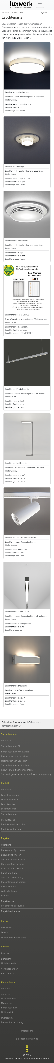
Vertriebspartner (9, 968)
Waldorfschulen (9, 891)
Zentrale (5, 953)
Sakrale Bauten (8, 886)
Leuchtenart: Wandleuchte (16, 685)
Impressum (7, 1017)
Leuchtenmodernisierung (13, 937)
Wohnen (5, 895)
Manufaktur (7, 1003)
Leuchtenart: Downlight (15, 166)
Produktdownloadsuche (13, 824)
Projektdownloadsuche (12, 905)
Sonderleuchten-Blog (11, 746)
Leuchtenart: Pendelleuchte (17, 389)
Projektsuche (7, 901)
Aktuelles (5, 994)
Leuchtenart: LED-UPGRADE (17, 314)
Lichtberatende (8, 963)
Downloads (6, 927)
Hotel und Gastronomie (12, 864)
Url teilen (47, 12)
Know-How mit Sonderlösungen (17, 769)
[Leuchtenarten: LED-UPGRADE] (27, 288)
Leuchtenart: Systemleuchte (17, 611)
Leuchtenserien (9, 808)
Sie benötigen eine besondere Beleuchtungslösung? (26, 774)
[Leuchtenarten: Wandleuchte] (27, 659)
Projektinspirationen (11, 911)
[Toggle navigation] (40, 5)
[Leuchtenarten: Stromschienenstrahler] (27, 510)
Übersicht (6, 740)
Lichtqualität (7, 1012)
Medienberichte (9, 998)
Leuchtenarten (17, 12)
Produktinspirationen (11, 829)
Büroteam (6, 958)
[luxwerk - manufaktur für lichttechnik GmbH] (22, 4)
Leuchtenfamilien (9, 799)
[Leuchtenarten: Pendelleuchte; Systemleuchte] (27, 585)
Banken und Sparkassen (13, 850)
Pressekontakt (8, 973)
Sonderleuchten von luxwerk (15, 751)
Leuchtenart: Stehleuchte (16, 463)
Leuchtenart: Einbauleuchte (17, 240)
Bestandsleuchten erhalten (14, 756)
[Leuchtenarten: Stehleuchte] (27, 436)
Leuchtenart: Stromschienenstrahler (21, 537)
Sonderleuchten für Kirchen (15, 765)
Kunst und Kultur (9, 873)
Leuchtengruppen (10, 795)
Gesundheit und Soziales (13, 859)
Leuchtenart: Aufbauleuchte (17, 92)
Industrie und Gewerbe (12, 868)
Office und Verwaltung (12, 877)
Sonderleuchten (9, 814)
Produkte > (6, 12)
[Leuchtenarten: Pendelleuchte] (27, 362)
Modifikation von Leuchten (14, 760)
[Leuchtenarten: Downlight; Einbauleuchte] (27, 140)
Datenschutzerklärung (12, 1022)
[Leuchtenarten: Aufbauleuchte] (27, 65)
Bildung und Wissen (11, 854)
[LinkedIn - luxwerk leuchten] (27, 1050)
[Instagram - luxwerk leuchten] (27, 1046)
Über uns (5, 988)
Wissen (4, 932)
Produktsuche (8, 819)
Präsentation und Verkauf (13, 882)
